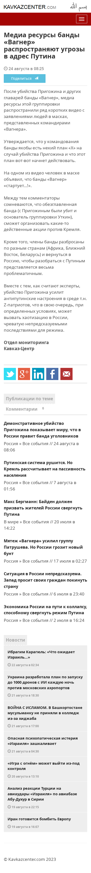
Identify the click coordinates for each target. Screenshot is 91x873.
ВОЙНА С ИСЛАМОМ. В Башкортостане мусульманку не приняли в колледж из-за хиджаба (45, 716)
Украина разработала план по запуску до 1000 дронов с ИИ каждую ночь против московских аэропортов (45, 686)
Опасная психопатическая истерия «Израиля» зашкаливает (43, 744)
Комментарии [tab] (25, 409)
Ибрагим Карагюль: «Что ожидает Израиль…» (41, 658)
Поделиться (23, 78)
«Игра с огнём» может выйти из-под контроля (44, 769)
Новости (15, 640)
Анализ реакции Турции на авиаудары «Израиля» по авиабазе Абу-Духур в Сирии (42, 797)
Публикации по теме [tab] (29, 399)
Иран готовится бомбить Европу (39, 822)
